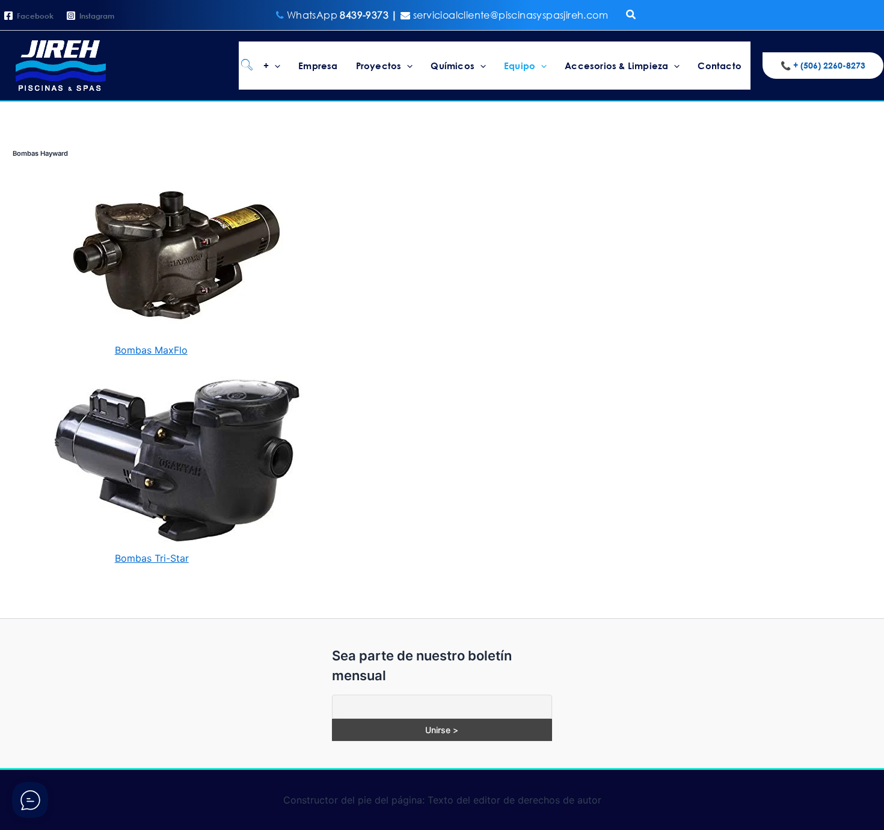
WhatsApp (344, 14)
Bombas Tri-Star (152, 558)
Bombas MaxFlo (151, 350)
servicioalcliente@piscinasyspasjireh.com (509, 14)
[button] (631, 14)
